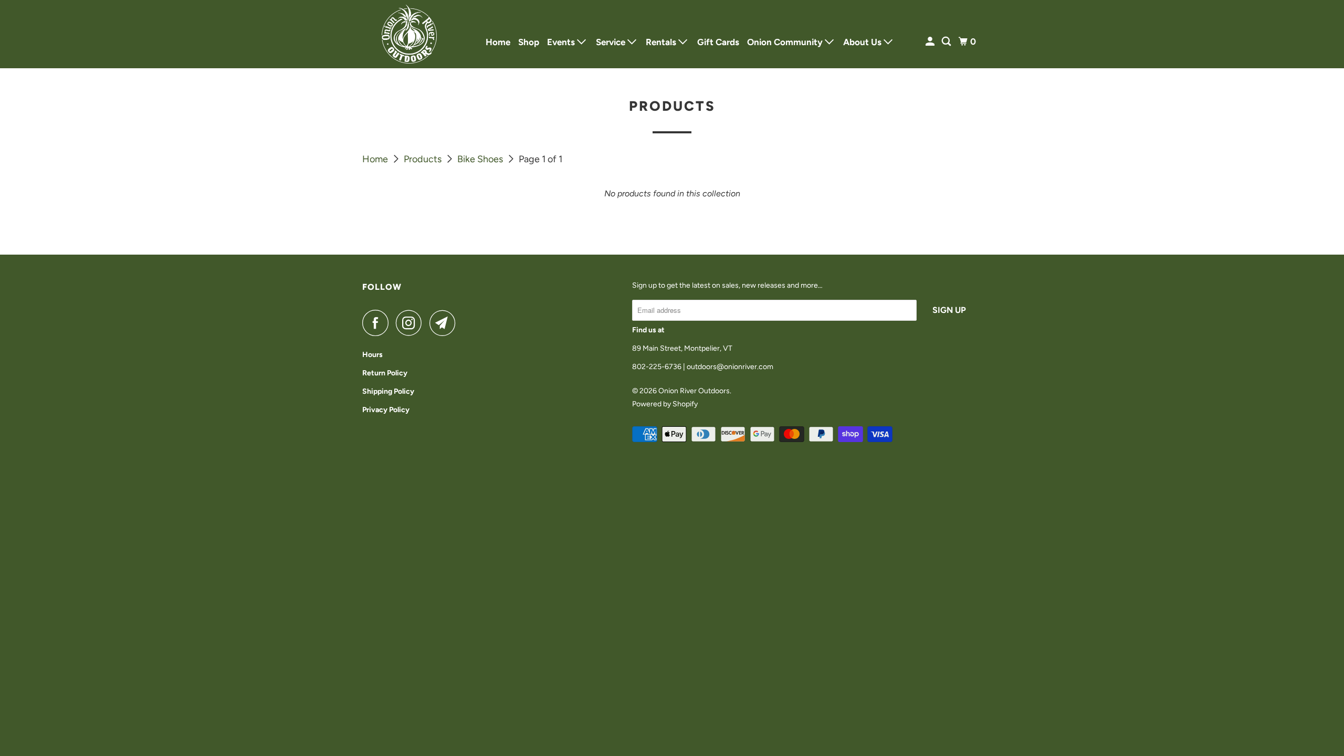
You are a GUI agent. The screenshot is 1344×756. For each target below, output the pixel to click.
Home (498, 42)
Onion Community (786, 42)
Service (611, 42)
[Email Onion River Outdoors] (445, 323)
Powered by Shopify (665, 404)
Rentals (662, 42)
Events (562, 42)
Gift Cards (718, 42)
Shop (528, 42)
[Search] (947, 42)
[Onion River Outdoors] (409, 34)
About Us (863, 42)
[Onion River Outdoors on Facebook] (378, 323)
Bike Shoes (481, 159)
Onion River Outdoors (694, 390)
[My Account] (930, 42)
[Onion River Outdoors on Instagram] (411, 323)
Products (424, 159)
